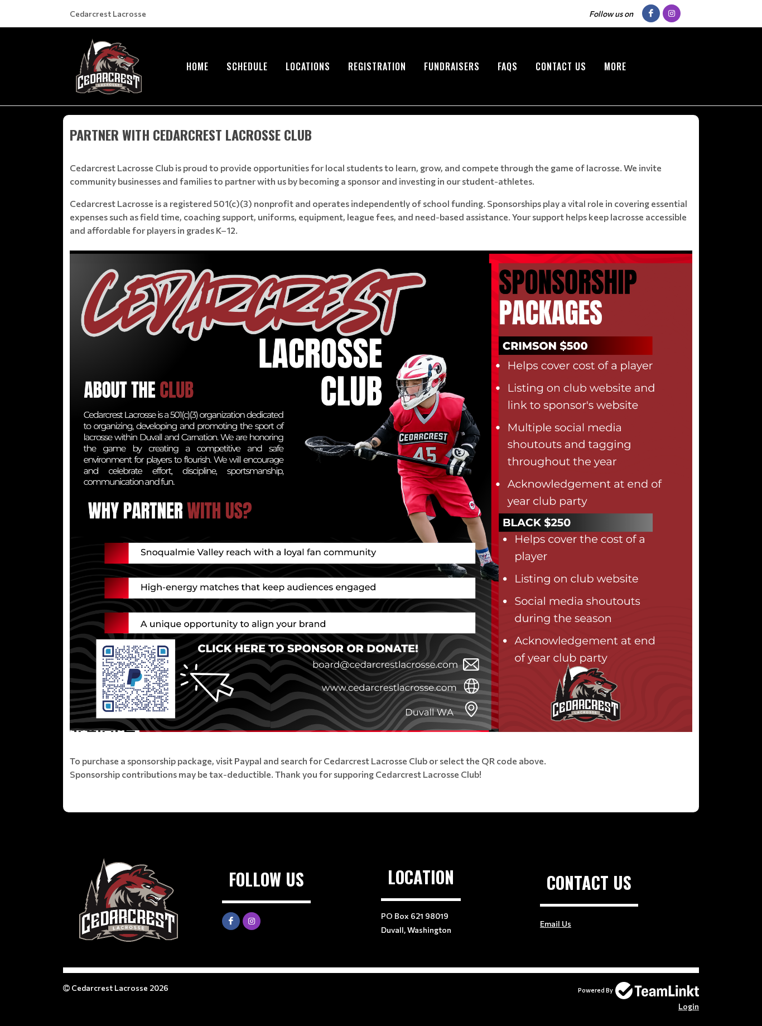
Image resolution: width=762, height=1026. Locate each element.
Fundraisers (452, 66)
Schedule (247, 66)
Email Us (555, 923)
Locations (308, 66)
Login (688, 1006)
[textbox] (381, 452)
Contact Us (561, 66)
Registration (377, 66)
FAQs (508, 66)
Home (197, 66)
